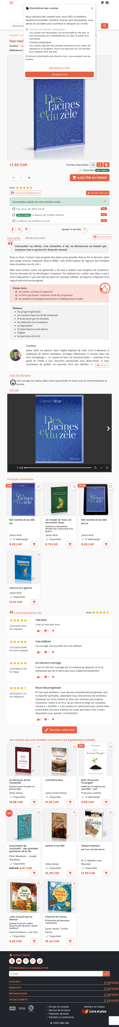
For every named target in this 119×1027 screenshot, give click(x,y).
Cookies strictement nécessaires (47, 29)
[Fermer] (92, 8)
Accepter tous (59, 74)
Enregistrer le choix (59, 67)
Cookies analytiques (40, 42)
